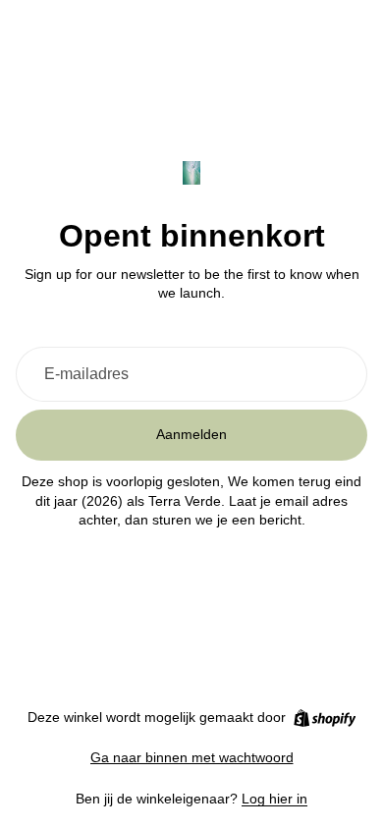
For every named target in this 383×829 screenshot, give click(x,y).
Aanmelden (191, 434)
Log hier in (274, 798)
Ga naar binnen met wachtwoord (192, 757)
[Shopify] (325, 718)
